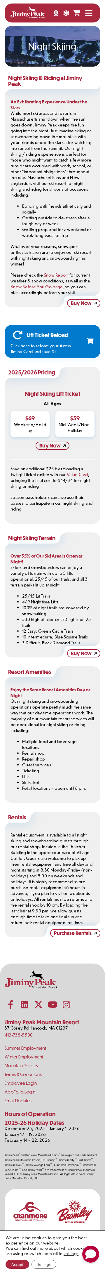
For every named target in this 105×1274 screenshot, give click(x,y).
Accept (17, 1264)
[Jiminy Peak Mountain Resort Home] (28, 13)
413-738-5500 (19, 1035)
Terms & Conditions (23, 1074)
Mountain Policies (21, 1065)
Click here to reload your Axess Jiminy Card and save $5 (40, 348)
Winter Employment (24, 1057)
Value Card (77, 474)
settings (71, 1253)
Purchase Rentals (73, 933)
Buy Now (81, 303)
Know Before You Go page (36, 286)
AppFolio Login (20, 1092)
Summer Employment (25, 1048)
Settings (43, 1264)
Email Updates (18, 1100)
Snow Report (56, 275)
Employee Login (21, 1083)
